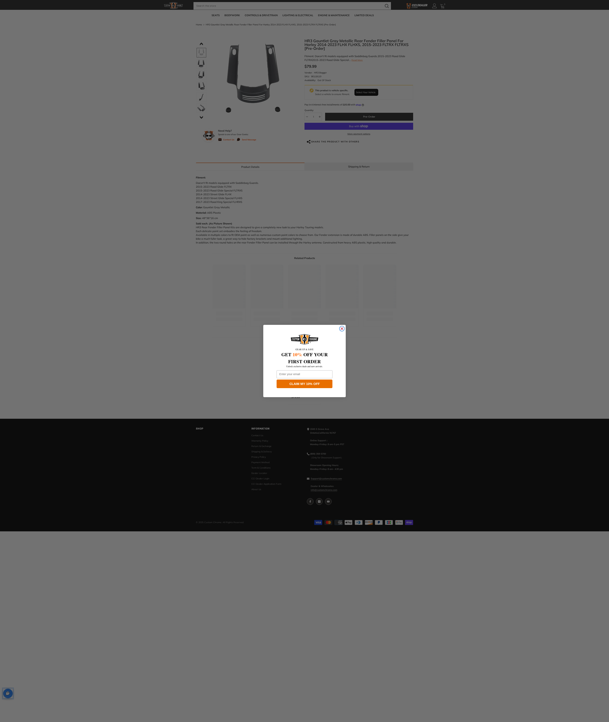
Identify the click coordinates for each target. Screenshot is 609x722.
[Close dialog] (341, 328)
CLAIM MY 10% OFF (304, 384)
